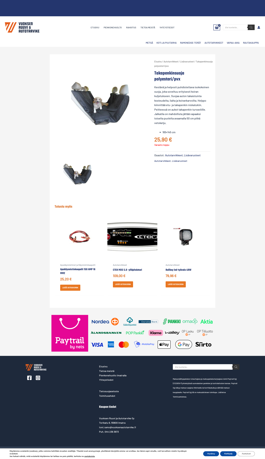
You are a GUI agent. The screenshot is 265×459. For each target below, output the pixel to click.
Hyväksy (211, 453)
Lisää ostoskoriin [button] (70, 287)
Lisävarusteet (187, 61)
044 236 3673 (112, 431)
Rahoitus (131, 27)
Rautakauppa (251, 42)
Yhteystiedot (167, 27)
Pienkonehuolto (113, 27)
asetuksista (89, 456)
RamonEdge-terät (190, 42)
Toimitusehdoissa (179, 397)
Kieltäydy (228, 453)
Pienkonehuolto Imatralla (112, 375)
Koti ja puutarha (167, 42)
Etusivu (95, 27)
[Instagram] (38, 378)
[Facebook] (29, 378)
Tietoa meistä (148, 27)
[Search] (251, 27)
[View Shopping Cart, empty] (216, 27)
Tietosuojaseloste (109, 391)
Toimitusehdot (107, 395)
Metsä (149, 42)
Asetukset (246, 453)
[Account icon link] (258, 27)
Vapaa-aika (233, 42)
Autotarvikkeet (214, 42)
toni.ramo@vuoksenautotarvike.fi (117, 427)
